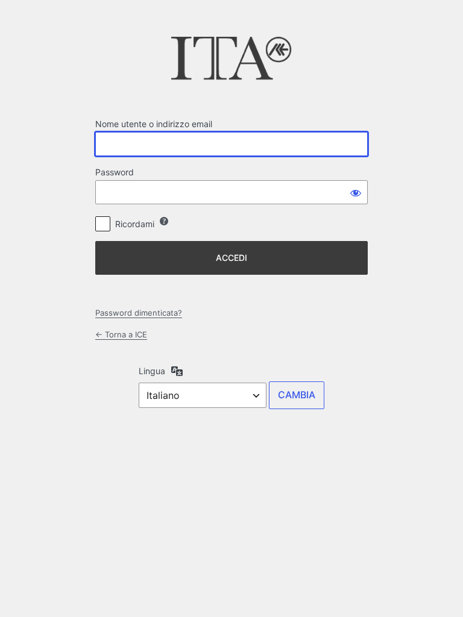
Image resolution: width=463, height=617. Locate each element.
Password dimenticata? (138, 313)
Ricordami (134, 224)
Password (114, 172)
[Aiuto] (164, 221)
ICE (231, 62)
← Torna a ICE (121, 334)
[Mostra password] (356, 192)
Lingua (152, 371)
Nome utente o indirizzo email (153, 124)
